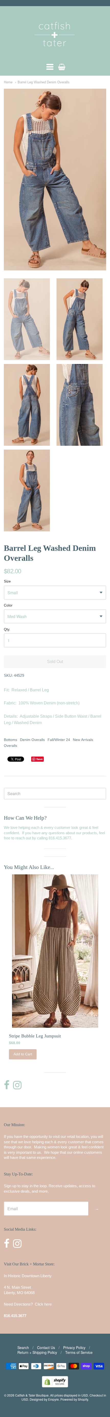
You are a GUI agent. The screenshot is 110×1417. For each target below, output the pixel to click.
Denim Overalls (32, 740)
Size (7, 581)
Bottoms (10, 740)
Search (23, 1347)
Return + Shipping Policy (37, 1352)
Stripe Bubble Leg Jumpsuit (35, 1035)
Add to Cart (23, 1054)
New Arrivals (83, 740)
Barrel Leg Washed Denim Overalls (44, 82)
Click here (43, 1304)
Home (8, 82)
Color (8, 605)
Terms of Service (79, 1352)
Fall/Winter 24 (59, 740)
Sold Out (55, 661)
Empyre (53, 1399)
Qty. (7, 629)
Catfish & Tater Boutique (32, 1395)
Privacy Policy (74, 1347)
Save (39, 759)
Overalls (10, 746)
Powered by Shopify (74, 1399)
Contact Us (46, 1347)
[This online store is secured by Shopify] (55, 1386)
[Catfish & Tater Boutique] (55, 53)
